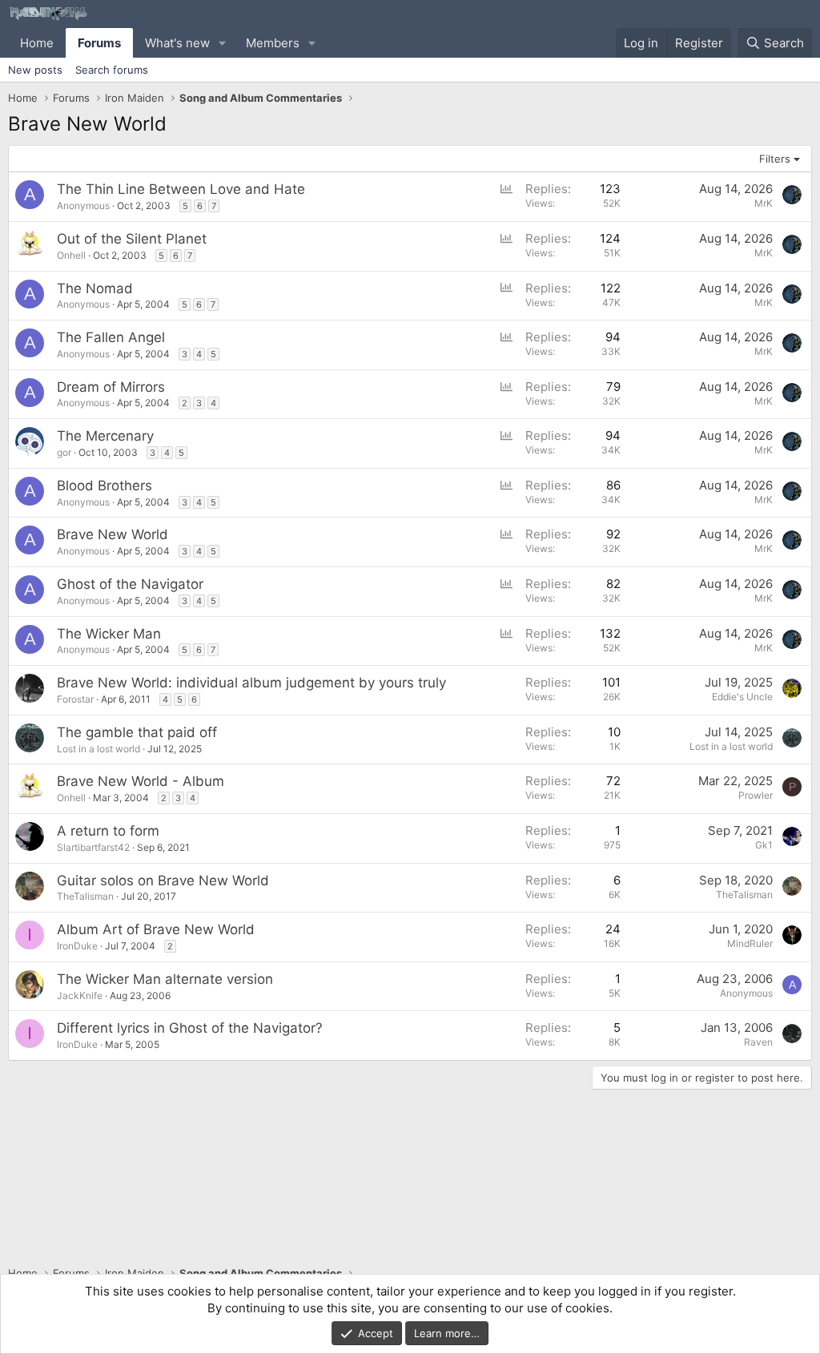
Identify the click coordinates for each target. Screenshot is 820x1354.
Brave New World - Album (140, 781)
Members (272, 42)
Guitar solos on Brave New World (163, 880)
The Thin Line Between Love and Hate (181, 189)
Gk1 (764, 845)
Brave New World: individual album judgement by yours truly (251, 683)
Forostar (75, 699)
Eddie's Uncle (742, 697)
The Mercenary (105, 436)
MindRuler (750, 943)
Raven (758, 1042)
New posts (35, 69)
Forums (99, 42)
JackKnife (79, 995)
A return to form (108, 831)
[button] (222, 43)
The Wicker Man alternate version (165, 979)
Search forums (111, 69)
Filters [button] (774, 158)
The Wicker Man (109, 634)
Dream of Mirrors (111, 387)
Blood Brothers (104, 486)
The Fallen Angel (111, 337)
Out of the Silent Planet (132, 239)
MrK (763, 203)
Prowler (755, 795)
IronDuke (77, 946)
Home (37, 42)
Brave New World (112, 534)
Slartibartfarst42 (93, 847)
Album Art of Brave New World (156, 929)
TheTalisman (85, 896)
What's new (177, 42)
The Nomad (95, 288)
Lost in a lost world (98, 749)
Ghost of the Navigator (130, 584)
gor (64, 452)
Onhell (71, 255)
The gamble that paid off (137, 732)
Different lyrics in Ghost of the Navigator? (190, 1028)
